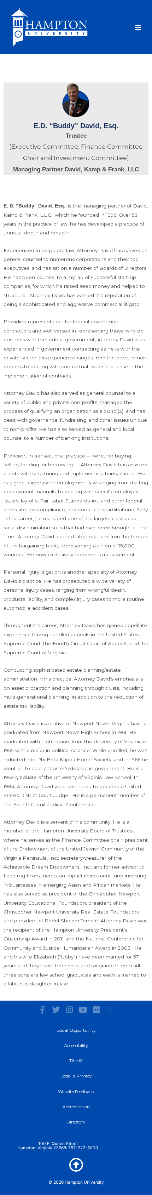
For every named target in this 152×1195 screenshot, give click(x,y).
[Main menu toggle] (138, 28)
